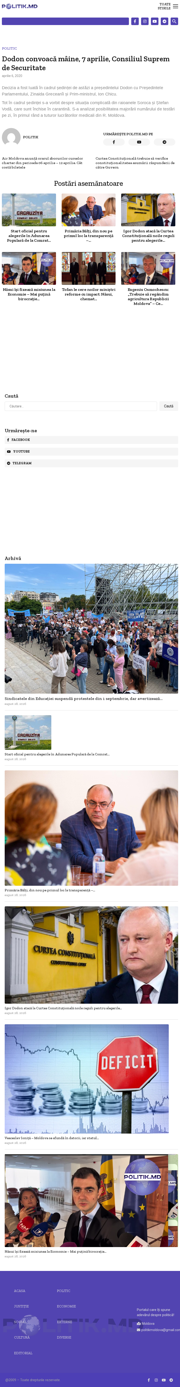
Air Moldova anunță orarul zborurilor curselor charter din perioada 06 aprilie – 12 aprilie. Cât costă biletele (42, 162)
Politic (9, 48)
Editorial (23, 1353)
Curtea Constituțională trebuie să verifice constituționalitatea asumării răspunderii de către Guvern (135, 162)
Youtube (21, 452)
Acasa (19, 1291)
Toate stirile (164, 6)
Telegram (22, 463)
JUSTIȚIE (21, 1306)
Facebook (20, 440)
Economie (66, 1306)
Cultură (22, 1337)
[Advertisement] (88, 350)
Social (20, 1322)
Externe (64, 1322)
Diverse (64, 1337)
